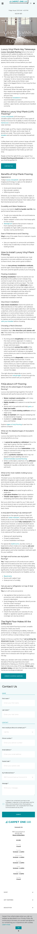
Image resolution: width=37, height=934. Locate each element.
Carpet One (4, 20)
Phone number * (7, 738)
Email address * (6, 749)
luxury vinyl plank (12, 180)
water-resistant (14, 517)
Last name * (5, 710)
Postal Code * (6, 761)
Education (8, 907)
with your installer (7, 321)
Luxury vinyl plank (7, 116)
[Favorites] (30, 3)
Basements (8, 576)
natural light (17, 375)
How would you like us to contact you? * (14, 727)
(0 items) (34, 3)
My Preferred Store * (8, 772)
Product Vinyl (27, 20)
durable (3, 135)
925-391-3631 (18, 13)
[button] (27, 3)
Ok (18, 927)
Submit (18, 814)
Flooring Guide (15, 20)
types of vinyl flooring (14, 424)
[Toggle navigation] (2, 3)
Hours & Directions (19, 835)
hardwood (4, 123)
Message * (5, 783)
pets (30, 406)
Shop (6, 892)
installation (16, 98)
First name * (5, 698)
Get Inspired (8, 900)
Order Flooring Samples (13, 676)
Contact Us (8, 166)
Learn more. (6, 924)
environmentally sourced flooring (15, 459)
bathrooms (15, 544)
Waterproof (8, 224)
